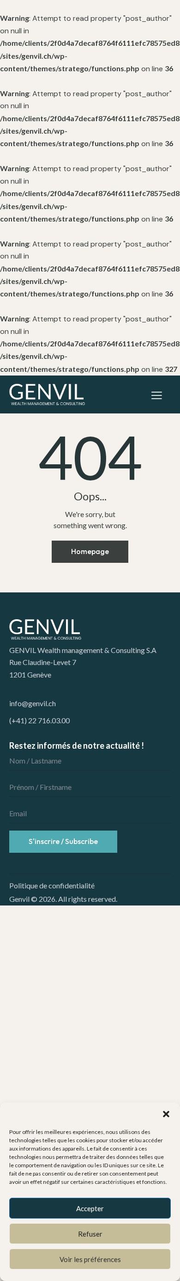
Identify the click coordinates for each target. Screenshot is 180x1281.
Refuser (90, 1234)
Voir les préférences (90, 1259)
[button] (166, 1114)
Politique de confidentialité (52, 885)
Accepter (90, 1208)
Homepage (90, 551)
